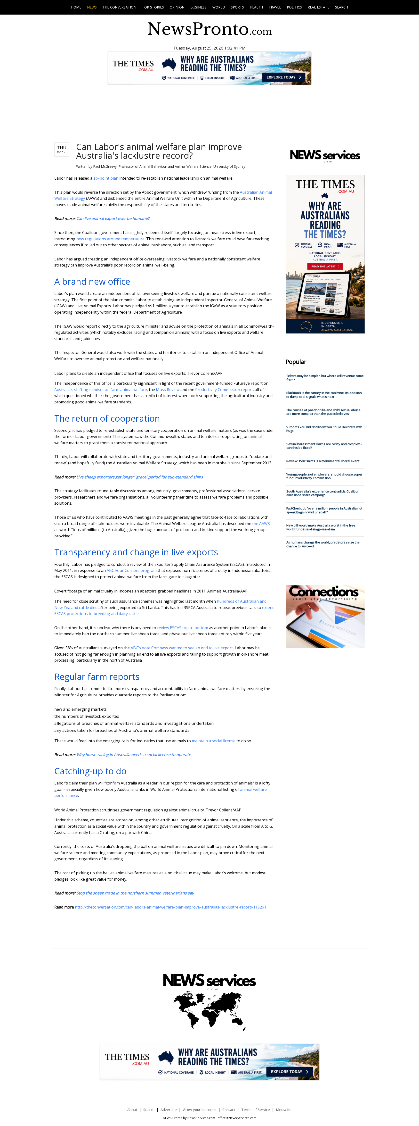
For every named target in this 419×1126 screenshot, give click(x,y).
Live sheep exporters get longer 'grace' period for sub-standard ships (139, 477)
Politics (294, 7)
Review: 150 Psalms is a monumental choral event (322, 461)
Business (198, 7)
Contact (228, 1109)
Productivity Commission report (224, 389)
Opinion (177, 7)
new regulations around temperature (110, 239)
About (132, 1109)
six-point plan (105, 178)
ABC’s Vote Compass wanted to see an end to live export (182, 648)
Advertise (169, 1109)
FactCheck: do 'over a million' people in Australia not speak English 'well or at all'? (324, 510)
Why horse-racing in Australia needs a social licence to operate (133, 754)
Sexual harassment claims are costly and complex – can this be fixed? (324, 446)
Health (256, 7)
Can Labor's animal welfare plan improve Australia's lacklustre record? (159, 151)
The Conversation (119, 7)
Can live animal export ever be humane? (112, 218)
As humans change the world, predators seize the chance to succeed (323, 544)
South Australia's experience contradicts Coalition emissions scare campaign (322, 493)
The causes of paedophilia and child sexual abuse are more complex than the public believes (323, 412)
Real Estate (318, 7)
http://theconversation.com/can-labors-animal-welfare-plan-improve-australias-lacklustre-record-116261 (170, 907)
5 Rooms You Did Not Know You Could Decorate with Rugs (324, 429)
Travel (275, 7)
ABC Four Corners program (132, 570)
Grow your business (199, 1109)
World (218, 7)
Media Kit (284, 1109)
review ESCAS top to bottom (182, 627)
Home (76, 7)
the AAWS (261, 523)
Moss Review (167, 389)
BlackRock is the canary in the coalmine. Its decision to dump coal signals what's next (324, 395)
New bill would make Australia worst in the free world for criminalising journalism (320, 527)
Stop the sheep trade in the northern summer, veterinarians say (135, 893)
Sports (237, 7)
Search (341, 7)
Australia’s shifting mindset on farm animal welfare (100, 389)
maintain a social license (213, 740)
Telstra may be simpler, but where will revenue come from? (325, 378)
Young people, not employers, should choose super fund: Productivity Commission (324, 476)
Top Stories (153, 7)
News (92, 7)
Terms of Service (255, 1109)
